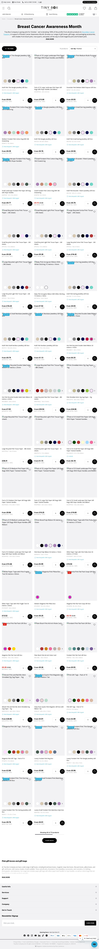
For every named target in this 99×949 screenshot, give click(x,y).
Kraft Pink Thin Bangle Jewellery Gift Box (14, 87)
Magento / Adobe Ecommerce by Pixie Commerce (50, 946)
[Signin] (90, 8)
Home (3, 19)
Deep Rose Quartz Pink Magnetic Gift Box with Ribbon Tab (49, 708)
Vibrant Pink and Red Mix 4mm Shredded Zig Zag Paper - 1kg (16, 708)
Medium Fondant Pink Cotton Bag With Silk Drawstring (15, 140)
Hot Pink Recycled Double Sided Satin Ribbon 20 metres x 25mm (17, 398)
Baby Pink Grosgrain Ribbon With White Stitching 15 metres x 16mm (49, 295)
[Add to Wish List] (30, 57)
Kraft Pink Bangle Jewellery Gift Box (45, 139)
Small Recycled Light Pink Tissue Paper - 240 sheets (48, 243)
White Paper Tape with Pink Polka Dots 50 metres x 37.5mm (80, 553)
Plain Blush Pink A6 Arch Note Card (45, 655)
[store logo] (49, 8)
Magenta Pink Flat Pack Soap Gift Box (78, 604)
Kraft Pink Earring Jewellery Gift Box (78, 294)
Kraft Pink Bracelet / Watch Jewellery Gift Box (81, 191)
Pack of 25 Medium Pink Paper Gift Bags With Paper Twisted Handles (16, 501)
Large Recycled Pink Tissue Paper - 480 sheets (16, 449)
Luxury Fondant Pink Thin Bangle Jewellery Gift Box (81, 759)
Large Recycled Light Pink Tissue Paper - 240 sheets (16, 295)
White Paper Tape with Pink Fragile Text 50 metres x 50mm (15, 604)
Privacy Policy (17, 942)
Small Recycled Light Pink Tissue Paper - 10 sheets (47, 450)
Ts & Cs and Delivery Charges (31, 942)
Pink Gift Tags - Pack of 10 (75, 707)
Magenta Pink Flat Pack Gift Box (12, 655)
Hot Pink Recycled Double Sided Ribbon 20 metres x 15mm (80, 346)
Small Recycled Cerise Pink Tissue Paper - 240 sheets (16, 243)
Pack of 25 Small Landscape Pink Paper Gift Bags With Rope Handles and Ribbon (80, 501)
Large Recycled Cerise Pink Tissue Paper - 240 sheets (81, 243)
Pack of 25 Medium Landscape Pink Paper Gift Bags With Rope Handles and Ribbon (16, 553)
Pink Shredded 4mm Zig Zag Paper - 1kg (79, 397)
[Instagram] (32, 935)
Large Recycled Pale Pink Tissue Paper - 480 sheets (48, 398)
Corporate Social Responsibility (60, 942)
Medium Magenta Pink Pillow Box (44, 604)
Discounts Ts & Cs (45, 942)
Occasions (10, 19)
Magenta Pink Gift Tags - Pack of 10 (13, 758)
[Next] (95, 81)
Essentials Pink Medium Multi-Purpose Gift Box (81, 87)
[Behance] (46, 935)
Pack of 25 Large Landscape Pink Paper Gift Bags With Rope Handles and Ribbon (48, 88)
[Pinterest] (28, 935)
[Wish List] (84, 8)
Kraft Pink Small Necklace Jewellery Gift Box (15, 345)
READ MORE (50, 39)
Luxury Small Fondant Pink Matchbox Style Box (49, 810)
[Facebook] (24, 935)
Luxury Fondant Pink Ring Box (43, 758)
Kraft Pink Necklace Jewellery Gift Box (46, 345)
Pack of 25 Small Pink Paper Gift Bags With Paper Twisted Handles (80, 450)
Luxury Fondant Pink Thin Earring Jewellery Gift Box (16, 811)
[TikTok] (43, 935)
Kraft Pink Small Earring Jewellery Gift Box (80, 139)
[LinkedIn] (39, 935)
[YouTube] (35, 935)
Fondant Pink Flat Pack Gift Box (76, 655)
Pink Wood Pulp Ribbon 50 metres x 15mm (47, 552)
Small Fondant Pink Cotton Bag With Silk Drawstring (47, 191)
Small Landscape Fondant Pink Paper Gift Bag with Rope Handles (16, 191)
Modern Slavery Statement (77, 942)
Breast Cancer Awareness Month (24, 19)
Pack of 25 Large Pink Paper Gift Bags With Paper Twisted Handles (47, 501)
